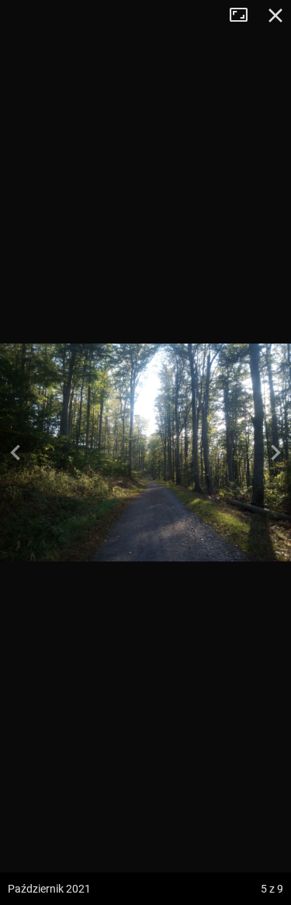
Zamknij (275, 15)
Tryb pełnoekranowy (244, 15)
